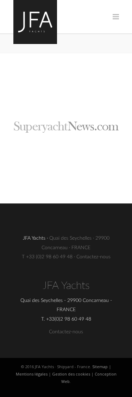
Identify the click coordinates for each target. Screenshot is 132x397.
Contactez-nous (93, 256)
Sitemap (100, 366)
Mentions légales (32, 374)
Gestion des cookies (71, 374)
